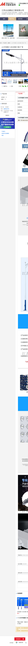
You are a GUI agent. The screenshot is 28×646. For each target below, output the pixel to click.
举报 (12, 86)
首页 (1, 43)
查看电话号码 (6, 109)
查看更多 (7, 115)
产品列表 (5, 43)
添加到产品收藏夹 (5, 133)
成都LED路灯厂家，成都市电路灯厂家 (9, 38)
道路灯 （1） (4, 99)
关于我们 (11, 642)
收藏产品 (5, 86)
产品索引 (3, 131)
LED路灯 (19, 623)
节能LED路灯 (20, 622)
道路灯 (9, 43)
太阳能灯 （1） (4, 97)
